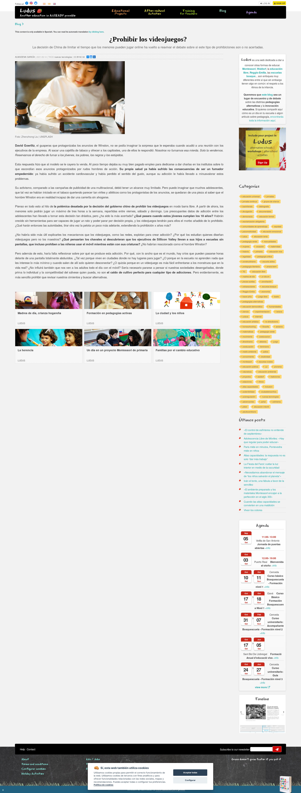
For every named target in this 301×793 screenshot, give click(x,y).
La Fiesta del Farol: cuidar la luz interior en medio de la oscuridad (261, 465)
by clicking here (96, 31)
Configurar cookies (33, 769)
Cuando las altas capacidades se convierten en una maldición (262, 503)
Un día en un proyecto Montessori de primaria (117, 350)
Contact (31, 749)
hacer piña (247, 296)
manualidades (270, 241)
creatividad (265, 356)
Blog (222, 10)
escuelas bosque (269, 286)
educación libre (258, 271)
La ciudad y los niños (170, 313)
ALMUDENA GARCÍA (25, 56)
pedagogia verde (267, 331)
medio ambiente (249, 351)
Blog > (19, 24)
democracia (248, 216)
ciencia (246, 311)
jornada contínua (250, 201)
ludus (245, 236)
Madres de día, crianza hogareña (39, 313)
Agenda (251, 12)
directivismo (248, 341)
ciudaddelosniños (268, 391)
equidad (277, 226)
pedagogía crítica (264, 256)
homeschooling (249, 326)
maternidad (275, 246)
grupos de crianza (271, 201)
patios (265, 351)
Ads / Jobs (93, 759)
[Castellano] (44, 3)
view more (261, 687)
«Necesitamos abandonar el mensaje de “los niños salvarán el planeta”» (264, 474)
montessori (247, 361)
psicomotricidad (249, 231)
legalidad (247, 256)
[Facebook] (88, 56)
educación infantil (261, 406)
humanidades (275, 306)
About (25, 759)
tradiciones (275, 376)
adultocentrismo (249, 411)
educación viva (275, 251)
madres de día (249, 276)
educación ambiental (267, 371)
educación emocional (272, 231)
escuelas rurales (266, 361)
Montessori (249, 69)
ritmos (261, 381)
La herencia (25, 350)
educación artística (251, 321)
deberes (263, 341)
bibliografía (264, 206)
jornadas (270, 196)
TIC (244, 271)
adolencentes (248, 401)
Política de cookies (103, 785)
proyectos (247, 376)
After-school (154, 12)
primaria (259, 251)
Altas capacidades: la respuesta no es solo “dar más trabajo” (264, 457)
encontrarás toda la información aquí (266, 118)
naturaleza (247, 371)
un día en (265, 276)
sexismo (279, 326)
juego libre (262, 296)
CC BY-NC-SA (79, 57)
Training (188, 12)
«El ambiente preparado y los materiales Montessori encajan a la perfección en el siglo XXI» (263, 493)
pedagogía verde (250, 241)
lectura (279, 311)
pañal (263, 401)
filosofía (265, 326)
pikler (245, 406)
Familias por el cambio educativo (178, 350)
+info (268, 546)
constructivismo (249, 261)
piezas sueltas (249, 281)
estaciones (247, 381)
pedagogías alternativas (253, 301)
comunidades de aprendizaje (255, 226)
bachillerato (248, 206)
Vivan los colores (253, 510)
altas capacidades (250, 386)
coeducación (248, 346)
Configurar (190, 780)
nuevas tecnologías (63, 56)
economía (265, 291)
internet (258, 316)
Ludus (27, 11)
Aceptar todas (190, 772)
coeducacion (264, 336)
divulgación (247, 211)
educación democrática (252, 306)
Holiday (32, 774)
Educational (120, 12)
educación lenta (261, 236)
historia (246, 251)
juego (275, 341)
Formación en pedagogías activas (109, 313)
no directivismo (271, 321)
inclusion (268, 386)
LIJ (266, 366)
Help (22, 749)
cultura (245, 316)
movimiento (247, 336)
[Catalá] (49, 3)
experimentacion (262, 311)
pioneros (278, 366)
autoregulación (249, 396)
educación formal (266, 216)
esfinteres (276, 401)
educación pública (250, 366)
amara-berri (272, 266)
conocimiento (248, 356)
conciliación (266, 281)
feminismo (264, 346)
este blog (267, 94)
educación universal (251, 196)
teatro (276, 296)
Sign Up (280, 3)
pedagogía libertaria (251, 266)
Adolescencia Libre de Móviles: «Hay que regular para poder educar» (264, 440)
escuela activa (268, 261)
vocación (260, 246)
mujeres (246, 246)
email (254, 749)
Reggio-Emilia (258, 72)
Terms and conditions (34, 764)
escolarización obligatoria (253, 221)
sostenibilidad (248, 391)
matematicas (248, 331)
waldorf (261, 376)
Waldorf (261, 69)
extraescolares (249, 286)
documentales (265, 211)
